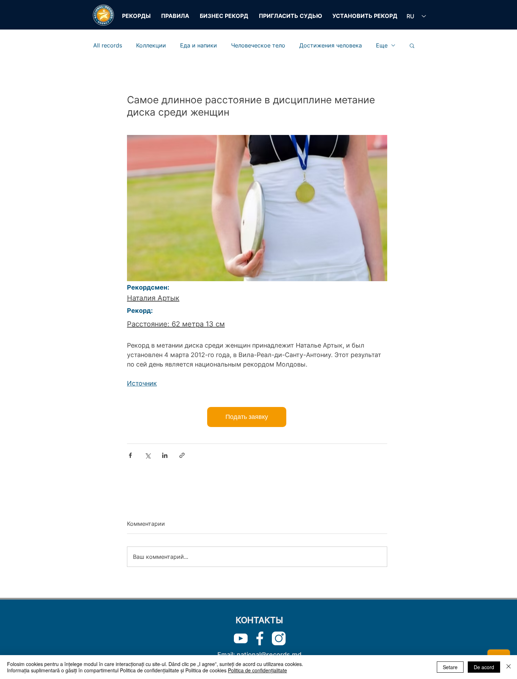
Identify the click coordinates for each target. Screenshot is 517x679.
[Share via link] (182, 455)
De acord (484, 667)
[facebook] (260, 638)
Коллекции (151, 45)
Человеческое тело (258, 45)
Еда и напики (198, 45)
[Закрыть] (508, 667)
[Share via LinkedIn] (164, 455)
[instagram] (279, 638)
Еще (382, 45)
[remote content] (257, 417)
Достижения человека (330, 45)
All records (107, 45)
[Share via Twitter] (147, 455)
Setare (450, 667)
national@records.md (269, 654)
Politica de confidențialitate (257, 670)
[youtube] (241, 638)
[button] (412, 45)
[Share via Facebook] (130, 455)
